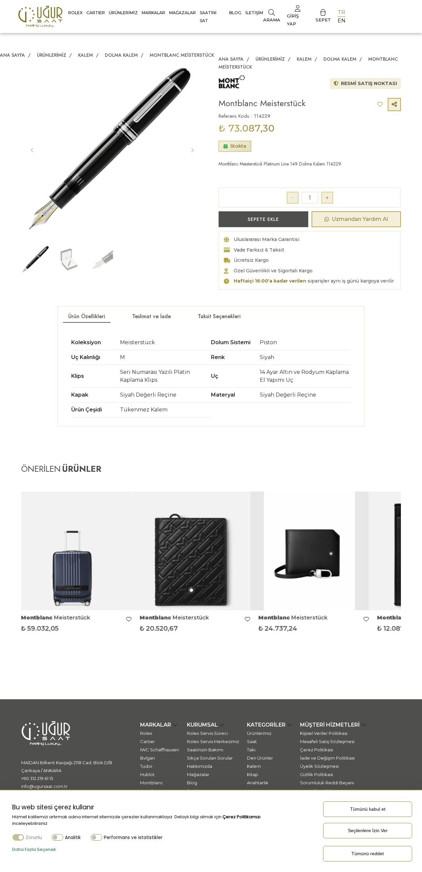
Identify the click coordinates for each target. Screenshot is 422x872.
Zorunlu (34, 837)
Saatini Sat (208, 16)
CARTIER (95, 12)
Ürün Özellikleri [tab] (86, 316)
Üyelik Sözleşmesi (319, 766)
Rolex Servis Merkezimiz (213, 741)
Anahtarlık (257, 782)
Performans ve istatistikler (133, 837)
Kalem (86, 55)
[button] (192, 150)
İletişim (254, 12)
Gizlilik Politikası (316, 774)
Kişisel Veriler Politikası (323, 733)
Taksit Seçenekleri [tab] (219, 316)
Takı (251, 749)
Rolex (75, 12)
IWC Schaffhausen (159, 749)
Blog (235, 12)
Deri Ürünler (260, 758)
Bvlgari (147, 758)
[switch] (57, 837)
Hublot (147, 774)
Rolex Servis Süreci (207, 733)
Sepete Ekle (263, 219)
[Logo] (40, 16)
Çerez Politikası (316, 749)
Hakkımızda (199, 766)
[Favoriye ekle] (138, 619)
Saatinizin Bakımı (205, 749)
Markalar (153, 12)
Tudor (146, 766)
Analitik (73, 837)
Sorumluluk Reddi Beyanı (327, 782)
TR (341, 12)
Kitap (252, 774)
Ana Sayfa (12, 55)
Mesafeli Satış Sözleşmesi (327, 741)
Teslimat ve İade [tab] (151, 316)
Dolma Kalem (122, 55)
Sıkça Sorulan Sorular (210, 758)
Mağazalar (182, 12)
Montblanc (151, 782)
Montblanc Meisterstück (182, 55)
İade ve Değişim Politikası (327, 758)
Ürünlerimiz (123, 12)
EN (342, 20)
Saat (252, 741)
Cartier (147, 741)
